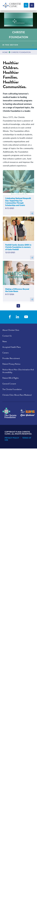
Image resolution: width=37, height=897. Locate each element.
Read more (32, 213)
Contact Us (7, 335)
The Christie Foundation (12, 389)
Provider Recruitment (11, 358)
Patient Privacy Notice (11, 363)
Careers (5, 352)
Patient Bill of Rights (10, 377)
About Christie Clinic (10, 330)
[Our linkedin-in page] (17, 317)
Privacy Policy (12, 437)
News (4, 341)
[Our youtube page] (26, 317)
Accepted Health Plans (11, 347)
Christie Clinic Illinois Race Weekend (17, 394)
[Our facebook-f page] (9, 317)
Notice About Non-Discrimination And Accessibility (18, 371)
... (10, 52)
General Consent (9, 383)
